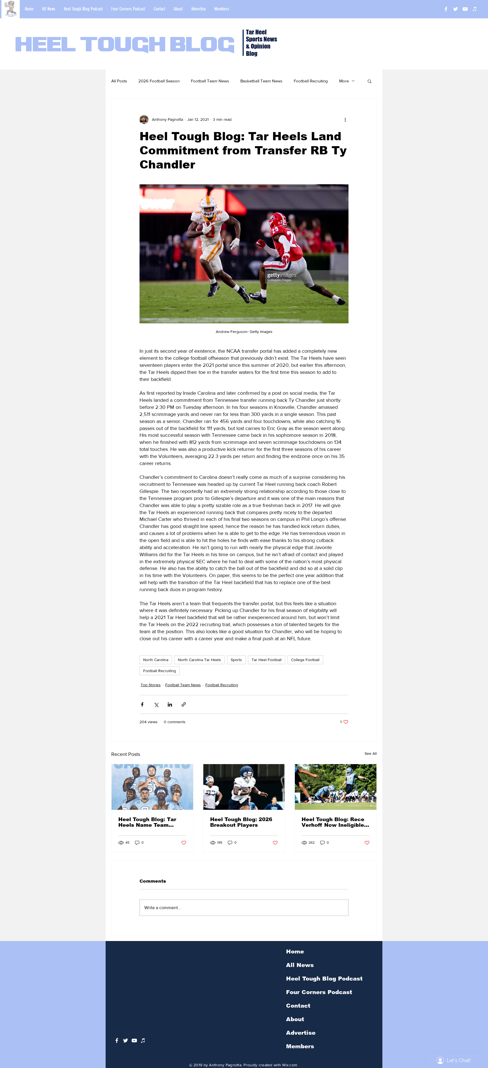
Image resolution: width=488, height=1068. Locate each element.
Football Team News (210, 80)
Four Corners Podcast (319, 992)
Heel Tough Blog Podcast (324, 978)
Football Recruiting (311, 80)
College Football (305, 659)
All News (300, 965)
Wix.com (289, 1065)
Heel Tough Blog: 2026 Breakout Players (241, 822)
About (295, 1019)
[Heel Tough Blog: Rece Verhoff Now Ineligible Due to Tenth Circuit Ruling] (335, 787)
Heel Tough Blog (125, 46)
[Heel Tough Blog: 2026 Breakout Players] (244, 787)
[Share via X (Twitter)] (156, 704)
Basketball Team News (261, 80)
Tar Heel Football (267, 659)
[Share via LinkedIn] (170, 704)
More (344, 80)
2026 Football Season (159, 80)
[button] (369, 81)
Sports (236, 659)
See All (371, 753)
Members (300, 1046)
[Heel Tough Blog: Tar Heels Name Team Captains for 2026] (152, 787)
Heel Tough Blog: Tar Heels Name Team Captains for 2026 (147, 822)
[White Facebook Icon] (117, 1040)
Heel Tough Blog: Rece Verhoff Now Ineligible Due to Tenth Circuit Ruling (333, 822)
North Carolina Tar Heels (199, 659)
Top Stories (151, 685)
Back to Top (9, 1042)
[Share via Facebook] (142, 704)
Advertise (300, 1033)
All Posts (119, 80)
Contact (298, 1006)
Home (295, 951)
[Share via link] (183, 704)
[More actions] (345, 119)
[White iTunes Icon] (475, 9)
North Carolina (155, 659)
